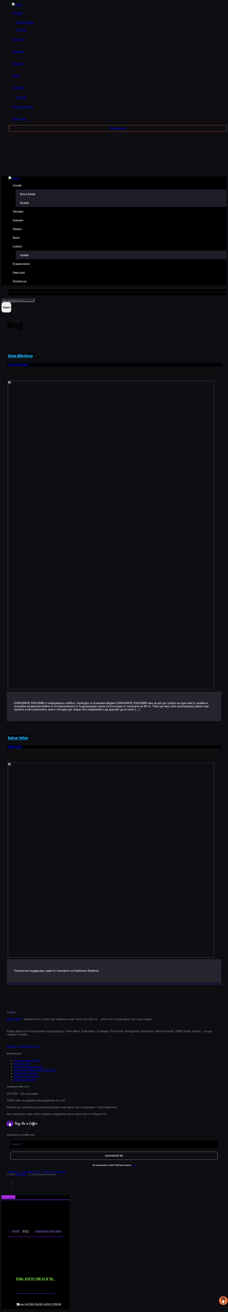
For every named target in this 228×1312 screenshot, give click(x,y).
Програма (18, 39)
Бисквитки (14, 1171)
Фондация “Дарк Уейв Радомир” (35, 1070)
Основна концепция (27, 1060)
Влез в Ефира (25, 22)
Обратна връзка (24, 1079)
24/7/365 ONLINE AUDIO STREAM (43, 1304)
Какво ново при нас (27, 1076)
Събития (18, 87)
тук (133, 1165)
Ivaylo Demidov (18, 364)
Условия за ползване (54, 1171)
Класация (18, 51)
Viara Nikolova (20, 355)
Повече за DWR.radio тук (23, 1046)
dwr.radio (21, 1174)
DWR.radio (15, 746)
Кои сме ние (22, 1063)
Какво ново (19, 118)
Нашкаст (18, 63)
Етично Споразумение (29, 1066)
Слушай (17, 13)
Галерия (21, 97)
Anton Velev (18, 737)
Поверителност (31, 1171)
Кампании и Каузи (26, 1073)
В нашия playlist (22, 106)
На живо (21, 29)
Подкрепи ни (117, 128)
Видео (16, 75)
